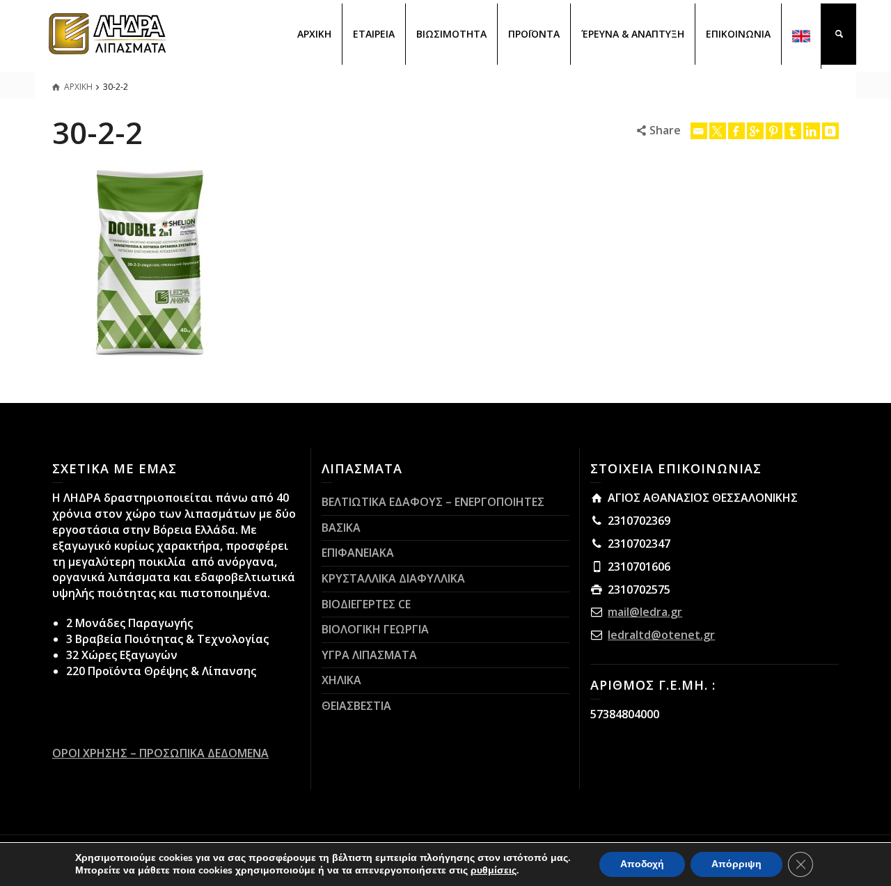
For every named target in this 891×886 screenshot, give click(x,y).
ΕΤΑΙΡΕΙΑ (374, 33)
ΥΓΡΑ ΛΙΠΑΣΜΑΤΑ (369, 655)
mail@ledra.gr (645, 611)
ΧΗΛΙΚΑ (341, 680)
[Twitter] (717, 130)
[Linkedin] (811, 130)
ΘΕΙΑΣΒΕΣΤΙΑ (356, 705)
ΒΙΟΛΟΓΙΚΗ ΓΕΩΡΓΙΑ (375, 629)
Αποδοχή (642, 864)
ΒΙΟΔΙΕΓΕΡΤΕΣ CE (366, 604)
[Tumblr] (792, 130)
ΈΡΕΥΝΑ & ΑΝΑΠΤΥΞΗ (632, 33)
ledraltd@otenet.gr (661, 634)
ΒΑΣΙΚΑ (341, 527)
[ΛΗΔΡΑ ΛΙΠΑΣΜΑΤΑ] (108, 32)
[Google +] (755, 130)
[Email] (699, 130)
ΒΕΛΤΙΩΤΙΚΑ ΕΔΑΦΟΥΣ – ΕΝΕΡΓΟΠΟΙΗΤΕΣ (433, 501)
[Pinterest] (774, 130)
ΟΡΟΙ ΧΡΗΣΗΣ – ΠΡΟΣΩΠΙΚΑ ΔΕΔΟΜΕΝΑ (160, 753)
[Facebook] (736, 130)
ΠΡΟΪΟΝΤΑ (534, 33)
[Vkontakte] (830, 130)
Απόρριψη (736, 864)
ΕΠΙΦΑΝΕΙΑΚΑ (358, 552)
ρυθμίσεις (494, 870)
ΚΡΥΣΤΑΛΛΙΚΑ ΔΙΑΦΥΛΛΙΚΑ (393, 578)
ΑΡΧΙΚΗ (314, 33)
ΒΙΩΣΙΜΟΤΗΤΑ (451, 33)
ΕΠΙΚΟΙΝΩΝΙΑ (738, 33)
